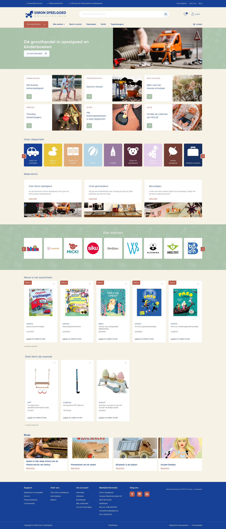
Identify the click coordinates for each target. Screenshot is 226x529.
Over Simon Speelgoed (59, 492)
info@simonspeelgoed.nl (108, 511)
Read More (30, 468)
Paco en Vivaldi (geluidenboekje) (184, 326)
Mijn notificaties (82, 503)
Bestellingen (81, 500)
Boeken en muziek (73, 162)
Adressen (80, 496)
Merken (53, 500)
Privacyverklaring (30, 500)
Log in (28, 339)
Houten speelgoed (173, 162)
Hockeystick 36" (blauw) (73, 405)
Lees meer (33, 199)
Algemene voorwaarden (33, 492)
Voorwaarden (198, 489)
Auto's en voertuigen (33, 162)
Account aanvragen (34, 53)
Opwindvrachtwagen (35, 326)
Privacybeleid (197, 525)
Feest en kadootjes (153, 162)
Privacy (190, 489)
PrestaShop (112, 525)
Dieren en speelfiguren (133, 162)
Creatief (113, 163)
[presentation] (23, 458)
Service (27, 496)
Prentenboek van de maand (83, 465)
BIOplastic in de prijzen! (126, 465)
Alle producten (31, 346)
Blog (200, 3)
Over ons (192, 3)
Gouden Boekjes (168, 465)
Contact (199, 24)
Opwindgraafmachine (72, 326)
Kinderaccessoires (193, 163)
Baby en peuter (53, 162)
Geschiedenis (182, 3)
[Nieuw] (41, 302)
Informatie (80, 492)
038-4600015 (111, 507)
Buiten (93, 163)
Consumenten (29, 503)
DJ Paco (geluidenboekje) (145, 326)
